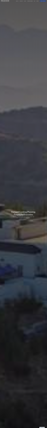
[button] (17, 1)
